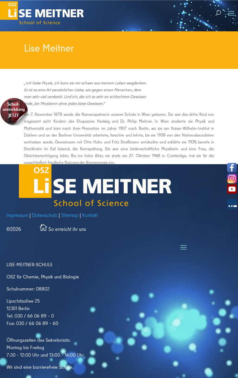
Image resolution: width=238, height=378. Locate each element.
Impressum (17, 215)
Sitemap (69, 215)
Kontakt (89, 215)
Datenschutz (44, 215)
